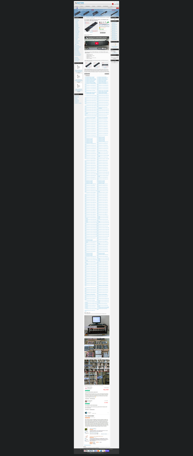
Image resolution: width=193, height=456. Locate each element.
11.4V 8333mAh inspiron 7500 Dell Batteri (102, 90)
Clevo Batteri (77, 33)
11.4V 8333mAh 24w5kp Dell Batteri (102, 78)
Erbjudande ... (77, 57)
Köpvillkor (76, 98)
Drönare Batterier (77, 51)
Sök (112, 49)
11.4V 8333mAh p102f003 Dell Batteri (102, 92)
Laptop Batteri (88, 17)
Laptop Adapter (77, 45)
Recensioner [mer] (114, 41)
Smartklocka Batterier (78, 55)
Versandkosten (111, 449)
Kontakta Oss (76, 99)
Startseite (76, 6)
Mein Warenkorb (105, 6)
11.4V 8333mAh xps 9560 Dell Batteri (102, 294)
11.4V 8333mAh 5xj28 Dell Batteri (89, 81)
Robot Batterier (77, 50)
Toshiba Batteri (77, 32)
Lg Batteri (76, 39)
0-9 (105, 452)
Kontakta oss (97, 449)
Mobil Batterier (77, 49)
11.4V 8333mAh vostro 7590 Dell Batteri (102, 117)
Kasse (111, 6)
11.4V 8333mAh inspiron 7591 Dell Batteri (90, 92)
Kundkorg (117, 3)
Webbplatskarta (77, 100)
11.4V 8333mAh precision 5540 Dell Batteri (90, 115)
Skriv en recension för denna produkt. (115, 47)
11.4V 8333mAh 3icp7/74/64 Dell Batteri (102, 79)
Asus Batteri (76, 26)
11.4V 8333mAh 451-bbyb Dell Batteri (90, 80)
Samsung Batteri (77, 27)
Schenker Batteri (77, 31)
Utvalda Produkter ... (77, 59)
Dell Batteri (76, 21)
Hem (84, 17)
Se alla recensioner (87, 445)
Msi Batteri (76, 38)
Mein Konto (99, 6)
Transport (93, 6)
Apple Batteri (77, 25)
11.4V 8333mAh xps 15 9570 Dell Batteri (90, 192)
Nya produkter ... (77, 58)
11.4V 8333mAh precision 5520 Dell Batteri (90, 95)
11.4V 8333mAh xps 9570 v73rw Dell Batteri (103, 307)
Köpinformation (77, 97)
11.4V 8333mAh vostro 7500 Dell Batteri (90, 117)
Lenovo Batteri (77, 20)
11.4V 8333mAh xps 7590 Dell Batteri (90, 294)
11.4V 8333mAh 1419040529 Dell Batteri (90, 78)
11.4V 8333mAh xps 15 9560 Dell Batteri (90, 158)
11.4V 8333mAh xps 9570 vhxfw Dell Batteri (91, 308)
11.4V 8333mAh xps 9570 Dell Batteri (90, 300)
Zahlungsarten (88, 6)
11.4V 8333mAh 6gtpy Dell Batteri (101, 81)
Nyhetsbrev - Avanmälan (78, 103)
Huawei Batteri (77, 37)
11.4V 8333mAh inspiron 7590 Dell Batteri (102, 91)
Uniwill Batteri (77, 43)
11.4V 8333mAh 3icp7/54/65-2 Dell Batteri (90, 79)
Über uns (81, 6)
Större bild (88, 67)
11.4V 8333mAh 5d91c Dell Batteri (101, 80)
